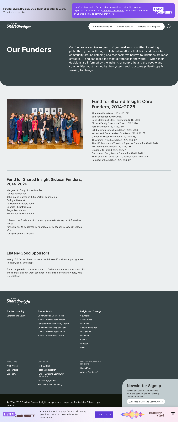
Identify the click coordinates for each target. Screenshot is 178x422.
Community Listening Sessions (52, 327)
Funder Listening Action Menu (51, 319)
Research (84, 335)
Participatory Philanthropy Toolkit (53, 323)
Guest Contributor (88, 327)
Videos (83, 339)
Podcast (84, 343)
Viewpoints (85, 316)
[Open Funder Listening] (111, 27)
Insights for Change (90, 311)
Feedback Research (47, 370)
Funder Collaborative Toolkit (51, 335)
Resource (84, 323)
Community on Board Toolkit (51, 316)
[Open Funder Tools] (132, 27)
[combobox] (126, 19)
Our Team (11, 374)
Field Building (44, 366)
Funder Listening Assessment (51, 331)
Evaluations (85, 331)
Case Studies (86, 319)
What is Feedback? (89, 372)
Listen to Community (112, 10)
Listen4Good (13, 276)
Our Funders (12, 370)
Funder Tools (45, 311)
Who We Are (12, 366)
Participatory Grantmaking (50, 384)
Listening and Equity (16, 316)
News (83, 347)
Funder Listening (15, 311)
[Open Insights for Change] (159, 27)
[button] (173, 414)
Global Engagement (47, 380)
